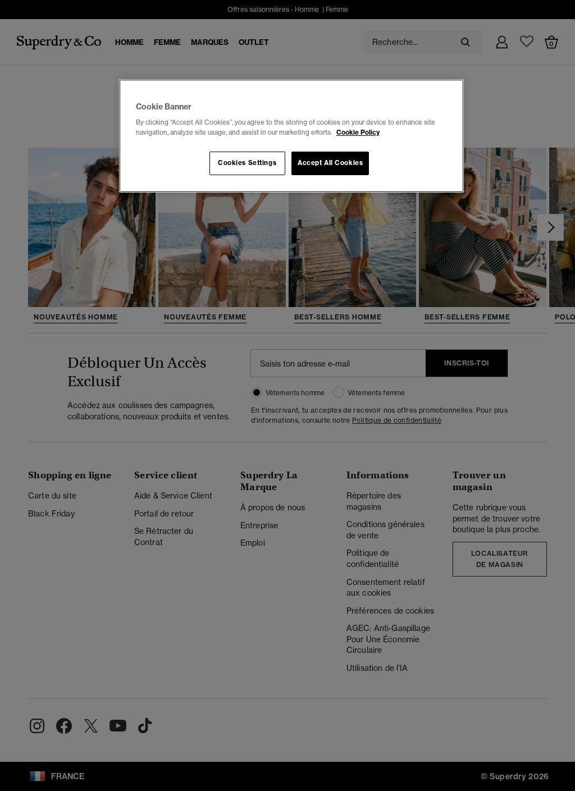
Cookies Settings (247, 163)
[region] (291, 136)
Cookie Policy (358, 132)
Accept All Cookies (330, 163)
